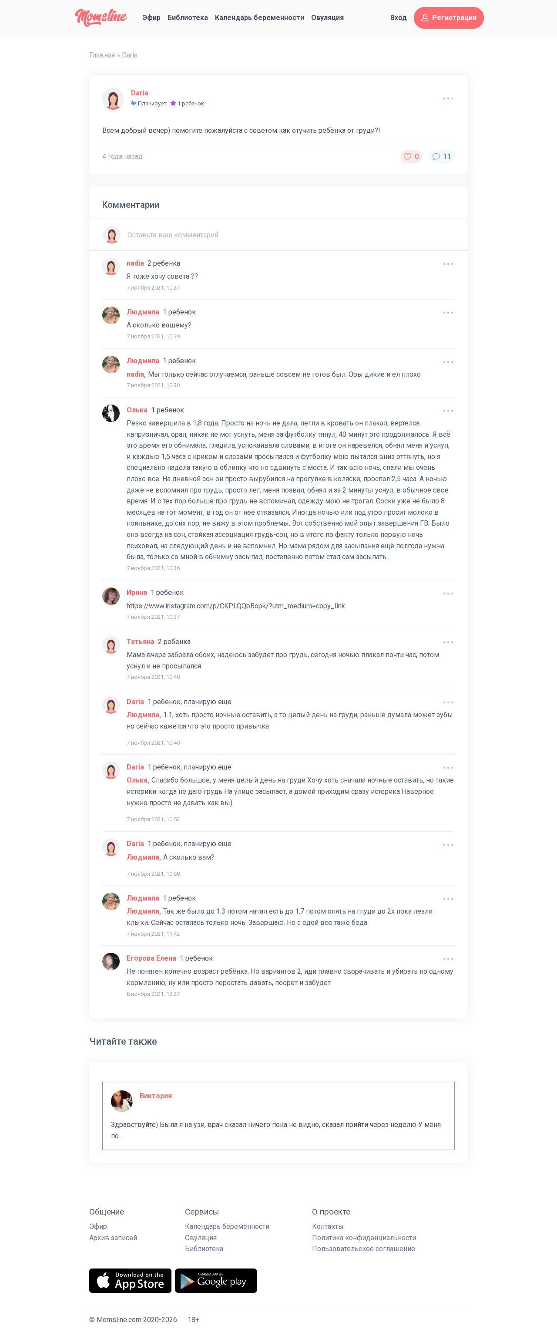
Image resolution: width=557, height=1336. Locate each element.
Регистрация (454, 17)
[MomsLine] (101, 17)
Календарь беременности (259, 17)
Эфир (152, 17)
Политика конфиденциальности (364, 1238)
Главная (102, 55)
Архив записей (113, 1238)
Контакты (328, 1226)
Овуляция (327, 17)
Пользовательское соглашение (363, 1249)
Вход (398, 17)
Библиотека (188, 17)
